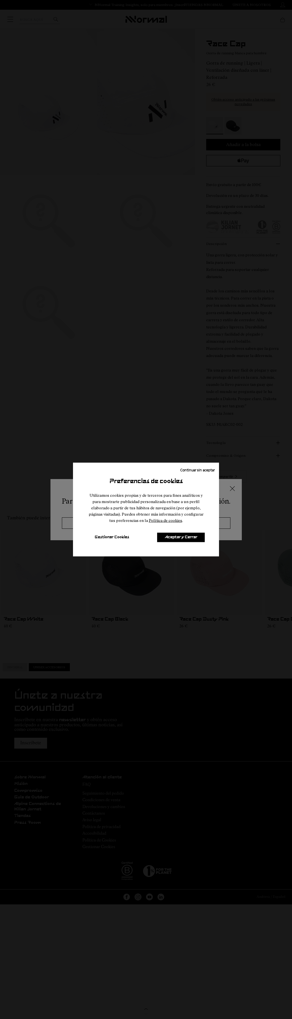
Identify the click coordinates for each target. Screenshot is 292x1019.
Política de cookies (165, 520)
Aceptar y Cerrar (181, 537)
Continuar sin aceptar (197, 469)
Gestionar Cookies (112, 537)
